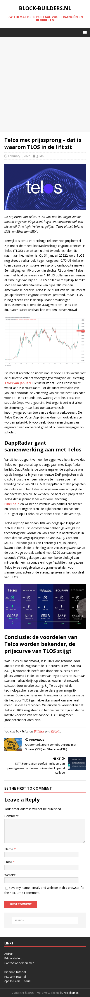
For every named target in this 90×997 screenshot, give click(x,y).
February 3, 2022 (19, 156)
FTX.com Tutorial (15, 977)
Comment (11, 816)
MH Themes (71, 993)
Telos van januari (17, 383)
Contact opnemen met (19, 963)
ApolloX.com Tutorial (17, 981)
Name (9, 849)
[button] (84, 32)
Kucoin (55, 731)
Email (8, 862)
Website (10, 875)
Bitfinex (39, 731)
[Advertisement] (45, 84)
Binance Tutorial (15, 972)
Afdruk (8, 954)
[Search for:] (45, 920)
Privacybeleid (13, 958)
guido (40, 156)
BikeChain (11, 504)
